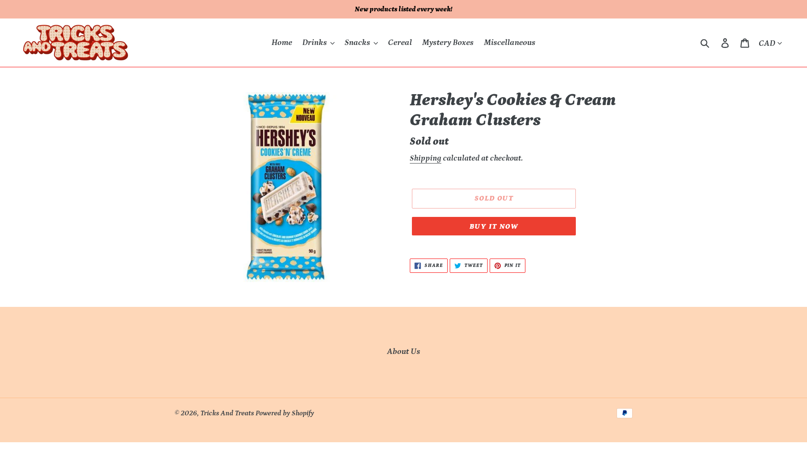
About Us (403, 351)
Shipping (425, 158)
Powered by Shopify (285, 413)
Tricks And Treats (227, 413)
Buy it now (493, 226)
